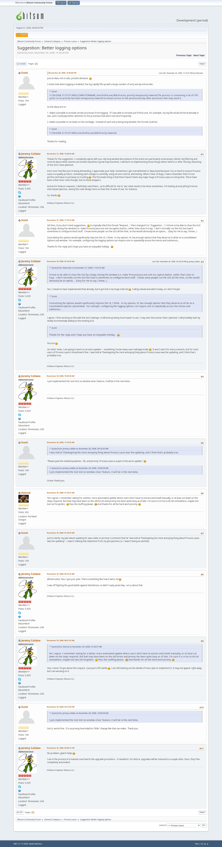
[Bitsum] (19, 196)
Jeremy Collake (30, 154)
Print (202, 64)
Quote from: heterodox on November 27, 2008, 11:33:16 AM (78, 267)
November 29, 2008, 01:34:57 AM (60, 492)
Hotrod (25, 493)
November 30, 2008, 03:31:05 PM (60, 707)
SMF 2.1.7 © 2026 (20, 844)
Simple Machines (35, 844)
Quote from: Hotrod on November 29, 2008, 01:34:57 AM (77, 646)
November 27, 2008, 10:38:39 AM (60, 153)
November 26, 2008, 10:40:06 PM (62, 73)
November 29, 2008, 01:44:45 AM (60, 533)
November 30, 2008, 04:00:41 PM (60, 748)
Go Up (19, 812)
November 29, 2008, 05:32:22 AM (60, 574)
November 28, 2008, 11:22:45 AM (60, 442)
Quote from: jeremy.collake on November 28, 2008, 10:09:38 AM (80, 468)
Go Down (21, 64)
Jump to (162, 825)
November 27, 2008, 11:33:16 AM (60, 220)
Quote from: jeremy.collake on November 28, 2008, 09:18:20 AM (80, 448)
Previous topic (184, 55)
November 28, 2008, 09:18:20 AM (60, 261)
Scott (24, 73)
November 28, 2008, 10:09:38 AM (60, 376)
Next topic (199, 55)
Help (197, 843)
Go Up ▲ (205, 843)
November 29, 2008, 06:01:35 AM (60, 640)
